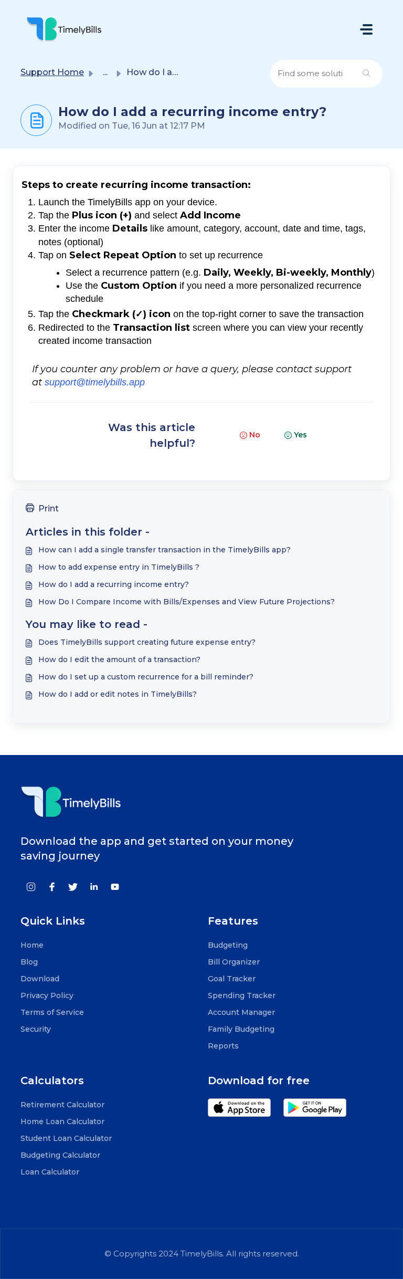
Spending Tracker (241, 995)
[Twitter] (72, 886)
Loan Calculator (49, 1172)
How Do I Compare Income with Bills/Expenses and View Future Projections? (186, 601)
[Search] (366, 74)
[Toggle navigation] (366, 29)
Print (48, 508)
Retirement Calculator (62, 1104)
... (105, 72)
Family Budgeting (241, 1029)
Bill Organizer (234, 962)
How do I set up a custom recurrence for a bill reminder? (145, 677)
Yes (300, 434)
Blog (29, 962)
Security (35, 1029)
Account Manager (241, 1012)
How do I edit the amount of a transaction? (119, 659)
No (254, 434)
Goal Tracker (232, 978)
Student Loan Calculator (66, 1138)
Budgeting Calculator (60, 1155)
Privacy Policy (46, 995)
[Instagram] (30, 886)
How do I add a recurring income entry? (113, 584)
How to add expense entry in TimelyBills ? (118, 567)
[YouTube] (114, 886)
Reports (223, 1046)
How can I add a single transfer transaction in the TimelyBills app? (164, 549)
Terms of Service (52, 1012)
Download (39, 978)
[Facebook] (51, 886)
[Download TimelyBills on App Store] (245, 1112)
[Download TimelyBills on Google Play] (320, 1112)
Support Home (52, 72)
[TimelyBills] (64, 29)
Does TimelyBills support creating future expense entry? (147, 642)
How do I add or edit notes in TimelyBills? (117, 694)
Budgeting (228, 945)
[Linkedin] (93, 886)
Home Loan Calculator (62, 1121)
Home (32, 945)
